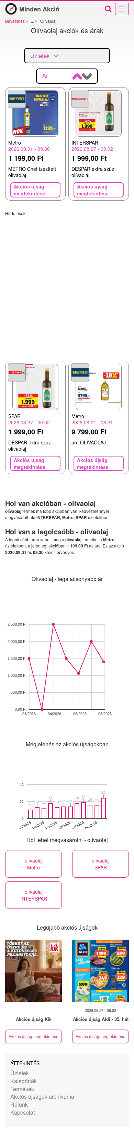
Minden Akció (39, 8)
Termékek (22, 1089)
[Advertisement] (67, 283)
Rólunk (19, 1104)
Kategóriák (23, 1081)
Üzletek (19, 1073)
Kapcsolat (22, 1112)
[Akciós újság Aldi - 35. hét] (100, 971)
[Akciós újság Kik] (33, 971)
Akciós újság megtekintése (33, 1036)
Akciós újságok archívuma (42, 1096)
